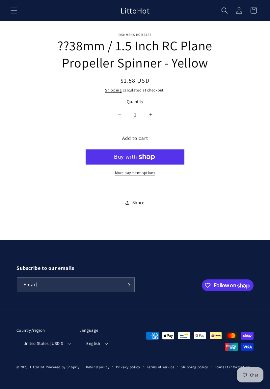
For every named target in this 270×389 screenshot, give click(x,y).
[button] (14, 10)
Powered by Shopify (63, 367)
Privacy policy (128, 367)
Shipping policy (194, 367)
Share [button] (138, 202)
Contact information (232, 367)
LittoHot (37, 367)
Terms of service (161, 367)
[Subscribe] (127, 285)
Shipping (113, 90)
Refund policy (97, 367)
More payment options (135, 172)
